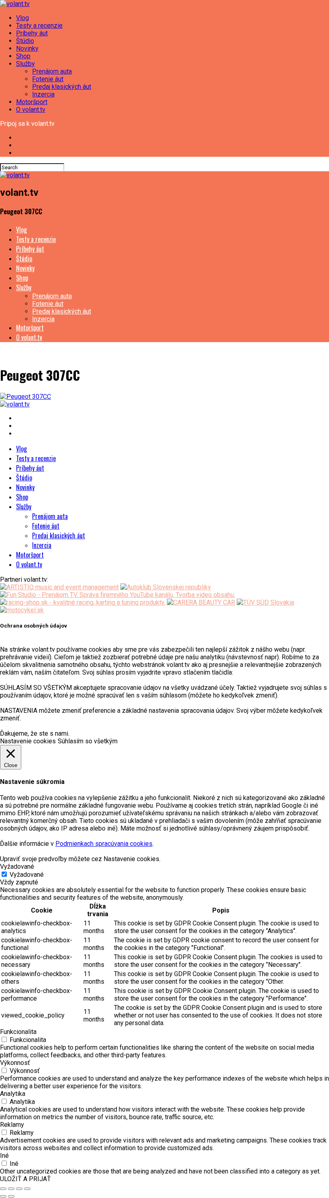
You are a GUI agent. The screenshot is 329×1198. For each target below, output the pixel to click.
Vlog (22, 18)
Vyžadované (27, 874)
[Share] (11, 1189)
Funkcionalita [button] (18, 1032)
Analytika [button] (12, 1093)
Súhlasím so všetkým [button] (88, 741)
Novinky (27, 48)
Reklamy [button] (12, 1124)
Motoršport (31, 102)
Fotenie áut (47, 79)
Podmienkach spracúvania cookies (103, 843)
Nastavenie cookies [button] (28, 741)
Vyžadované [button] (17, 866)
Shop (23, 56)
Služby (25, 64)
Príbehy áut (32, 33)
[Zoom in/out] (27, 1189)
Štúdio (25, 41)
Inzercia (43, 94)
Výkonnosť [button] (15, 1063)
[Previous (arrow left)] (3, 1196)
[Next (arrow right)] (11, 1196)
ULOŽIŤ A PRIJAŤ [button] (25, 1179)
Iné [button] (4, 1155)
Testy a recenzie (39, 25)
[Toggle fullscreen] (19, 1189)
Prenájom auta (52, 71)
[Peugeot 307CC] (25, 396)
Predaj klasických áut (61, 86)
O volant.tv (30, 109)
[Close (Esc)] (3, 1189)
